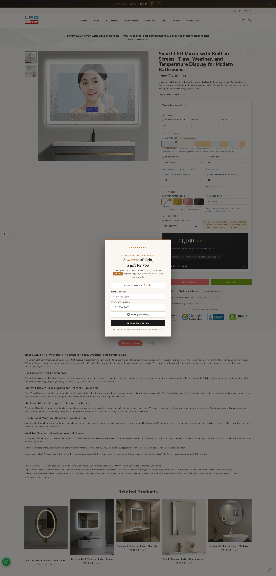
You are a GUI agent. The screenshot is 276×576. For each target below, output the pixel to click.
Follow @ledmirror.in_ (140, 314)
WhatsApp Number (120, 302)
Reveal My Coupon (138, 323)
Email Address (118, 292)
